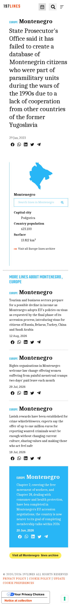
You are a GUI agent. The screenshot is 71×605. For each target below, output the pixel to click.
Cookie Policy (40, 578)
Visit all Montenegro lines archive (35, 555)
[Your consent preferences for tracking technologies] (64, 598)
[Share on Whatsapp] (19, 144)
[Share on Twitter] (32, 144)
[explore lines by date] (42, 7)
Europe (13, 22)
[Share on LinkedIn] (25, 144)
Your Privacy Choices (29, 594)
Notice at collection (18, 600)
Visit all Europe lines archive (36, 248)
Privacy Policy (14, 578)
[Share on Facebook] (12, 144)
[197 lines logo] (12, 7)
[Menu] (63, 7)
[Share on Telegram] (39, 144)
